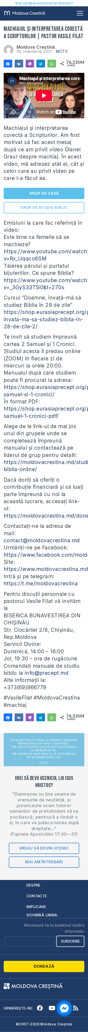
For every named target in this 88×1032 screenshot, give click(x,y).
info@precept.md (46, 673)
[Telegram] (41, 63)
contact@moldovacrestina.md (42, 540)
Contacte (36, 896)
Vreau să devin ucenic (44, 848)
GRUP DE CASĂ (44, 193)
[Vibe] (30, 63)
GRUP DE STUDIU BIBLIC (44, 207)
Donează (44, 966)
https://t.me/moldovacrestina (41, 583)
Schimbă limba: (42, 915)
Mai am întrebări (44, 861)
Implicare (36, 906)
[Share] (8, 63)
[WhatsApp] (52, 63)
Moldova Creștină (36, 47)
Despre (33, 885)
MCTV (62, 51)
